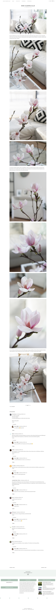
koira (32, 584)
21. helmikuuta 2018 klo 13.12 (22, 472)
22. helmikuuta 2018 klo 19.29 (22, 519)
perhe (24, 589)
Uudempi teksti (12, 567)
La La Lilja (13, 465)
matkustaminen (28, 587)
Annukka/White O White (16, 480)
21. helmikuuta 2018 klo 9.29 (18, 449)
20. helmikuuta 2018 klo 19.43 (21, 414)
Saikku (13, 449)
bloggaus (25, 582)
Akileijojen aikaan (47, 582)
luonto (24, 587)
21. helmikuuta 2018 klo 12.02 (24, 480)
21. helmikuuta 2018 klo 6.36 (22, 442)
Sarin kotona (14, 414)
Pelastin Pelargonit (47, 591)
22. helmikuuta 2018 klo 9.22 (18, 541)
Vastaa (13, 430)
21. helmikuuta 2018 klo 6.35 (22, 426)
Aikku (13, 433)
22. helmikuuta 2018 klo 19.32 (22, 548)
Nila (12, 541)
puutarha (33, 589)
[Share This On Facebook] (26, 405)
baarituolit (21, 582)
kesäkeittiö (21, 584)
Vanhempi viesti (43, 567)
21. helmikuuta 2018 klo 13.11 (22, 458)
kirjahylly (29, 584)
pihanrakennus (29, 589)
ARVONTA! (44, 587)
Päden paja (14, 512)
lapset (21, 587)
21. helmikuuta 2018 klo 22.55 (19, 526)
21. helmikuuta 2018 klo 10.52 (20, 465)
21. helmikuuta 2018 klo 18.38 (20, 512)
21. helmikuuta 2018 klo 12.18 (18, 497)
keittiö (34, 582)
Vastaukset (14, 424)
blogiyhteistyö (30, 582)
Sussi (13, 497)
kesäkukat (25, 584)
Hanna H (15, 426)
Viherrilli (13, 526)
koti (34, 584)
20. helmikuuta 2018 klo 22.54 (18, 433)
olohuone (21, 589)
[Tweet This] (27, 405)
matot (32, 587)
